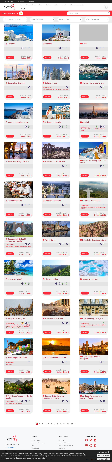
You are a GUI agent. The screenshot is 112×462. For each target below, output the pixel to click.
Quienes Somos (36, 440)
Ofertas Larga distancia (76, 5)
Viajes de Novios (31, 5)
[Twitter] (90, 440)
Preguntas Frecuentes (37, 443)
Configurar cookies (103, 452)
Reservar (10, 57)
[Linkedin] (95, 440)
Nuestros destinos (10, 13)
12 (72, 424)
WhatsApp (31, 1)
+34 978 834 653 (9, 1)
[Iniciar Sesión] (106, 7)
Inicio (22, 5)
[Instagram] (90, 446)
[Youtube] (86, 445)
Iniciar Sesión (35, 448)
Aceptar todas (103, 459)
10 (64, 424)
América (48, 5)
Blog (32, 445)
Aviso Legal (61, 440)
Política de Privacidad (64, 443)
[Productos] (21, 13)
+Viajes (23, 8)
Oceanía (63, 5)
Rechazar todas (103, 455)
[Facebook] (86, 440)
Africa (40, 5)
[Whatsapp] (95, 446)
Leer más (41, 458)
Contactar (21, 1)
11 (68, 424)
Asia (56, 5)
